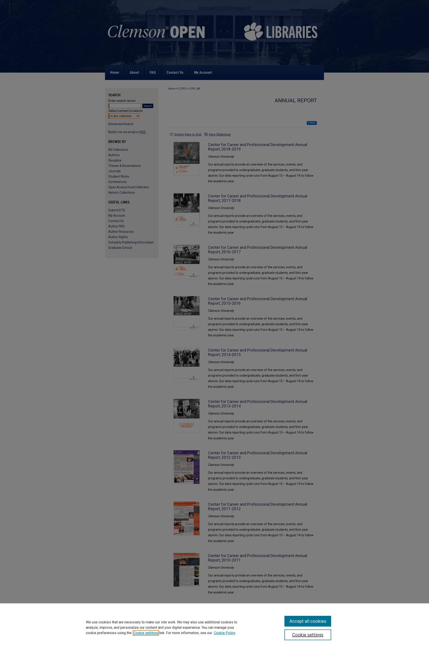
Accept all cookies (307, 621)
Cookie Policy (225, 633)
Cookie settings (145, 633)
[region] (214, 627)
